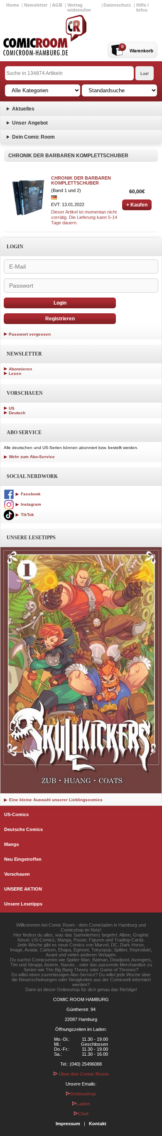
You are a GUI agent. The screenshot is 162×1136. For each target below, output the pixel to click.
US (12, 408)
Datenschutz (117, 4)
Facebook (30, 494)
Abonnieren (20, 369)
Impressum (68, 1123)
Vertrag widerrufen (79, 7)
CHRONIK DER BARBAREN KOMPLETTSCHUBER (81, 180)
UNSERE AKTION (23, 888)
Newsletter (35, 4)
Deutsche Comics (23, 829)
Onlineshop (83, 1093)
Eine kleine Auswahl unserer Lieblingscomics (55, 799)
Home (12, 4)
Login (60, 303)
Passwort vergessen (30, 334)
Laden (83, 1103)
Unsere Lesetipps (23, 903)
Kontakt (97, 1123)
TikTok (27, 514)
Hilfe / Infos (142, 7)
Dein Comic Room (33, 137)
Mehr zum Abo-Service (31, 456)
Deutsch (17, 413)
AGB (57, 4)
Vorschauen (17, 874)
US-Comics (16, 814)
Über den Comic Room (83, 1073)
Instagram (30, 504)
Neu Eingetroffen (23, 859)
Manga (11, 844)
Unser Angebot (30, 123)
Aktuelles (23, 109)
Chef (83, 1113)
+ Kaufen (136, 205)
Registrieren (60, 319)
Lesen (15, 373)
